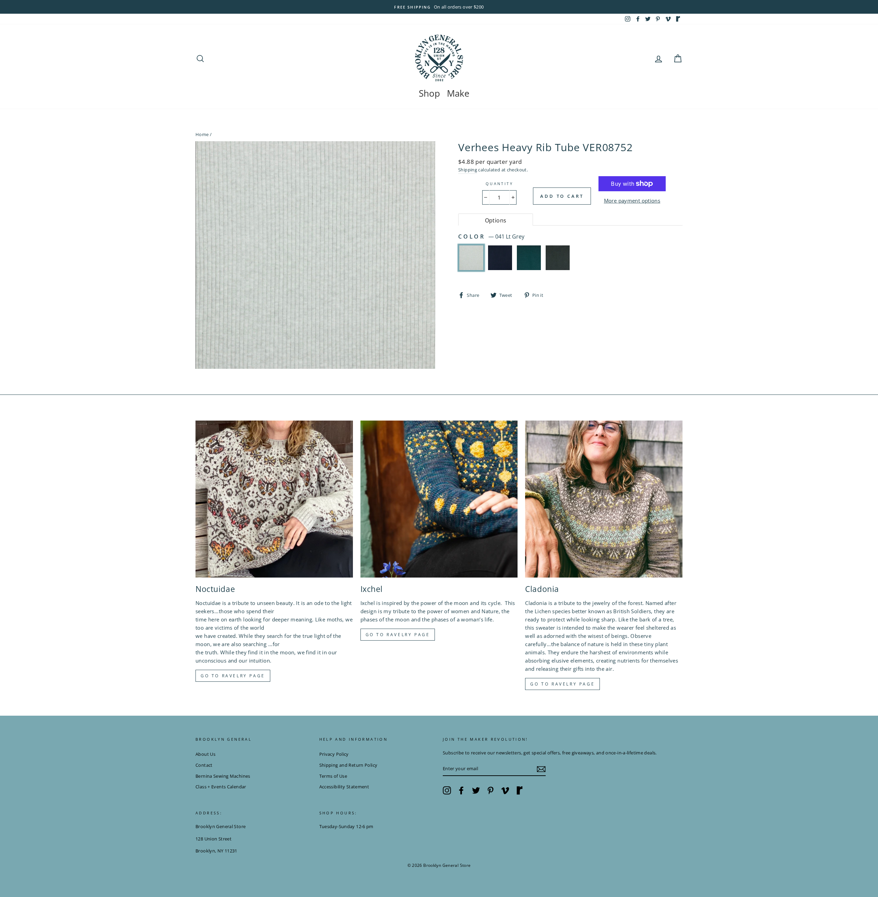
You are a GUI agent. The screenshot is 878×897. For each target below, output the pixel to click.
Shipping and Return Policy (348, 765)
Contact (204, 765)
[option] (439, 6)
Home (202, 134)
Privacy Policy (334, 754)
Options (496, 220)
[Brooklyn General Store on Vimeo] (505, 790)
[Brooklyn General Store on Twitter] (476, 790)
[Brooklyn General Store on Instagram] (447, 790)
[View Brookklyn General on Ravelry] (678, 19)
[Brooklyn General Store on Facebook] (461, 790)
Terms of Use (333, 776)
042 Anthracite (558, 257)
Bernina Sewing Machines (222, 776)
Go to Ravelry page (233, 676)
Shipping (467, 170)
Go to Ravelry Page (562, 684)
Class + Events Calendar (220, 787)
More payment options (632, 200)
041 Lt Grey (471, 257)
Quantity (499, 183)
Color (491, 236)
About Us (205, 754)
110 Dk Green (529, 257)
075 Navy (500, 257)
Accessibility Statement (344, 787)
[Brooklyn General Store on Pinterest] (490, 790)
